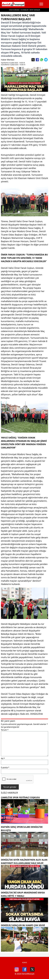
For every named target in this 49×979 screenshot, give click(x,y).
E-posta (5, 767)
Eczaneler (24, 10)
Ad (3, 758)
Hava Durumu (14, 10)
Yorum (4, 730)
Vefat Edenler (34, 10)
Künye (24, 963)
